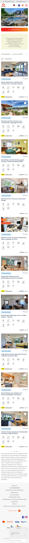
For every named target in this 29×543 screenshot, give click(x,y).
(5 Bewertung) (8, 97)
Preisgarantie (14, 501)
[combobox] (19, 54)
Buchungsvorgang (14, 494)
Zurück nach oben (12, 510)
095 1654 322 (20, 490)
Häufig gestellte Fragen (14, 497)
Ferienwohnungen (6, 79)
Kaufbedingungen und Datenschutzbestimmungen (14, 499)
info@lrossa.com (22, 1)
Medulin (26, 78)
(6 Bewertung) (8, 291)
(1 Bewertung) (8, 135)
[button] (14, 75)
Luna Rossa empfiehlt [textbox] (17, 54)
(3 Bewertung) (8, 174)
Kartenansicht (8, 59)
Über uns (14, 504)
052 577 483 (13, 490)
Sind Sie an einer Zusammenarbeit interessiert (14, 506)
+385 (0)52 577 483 (9, 1)
